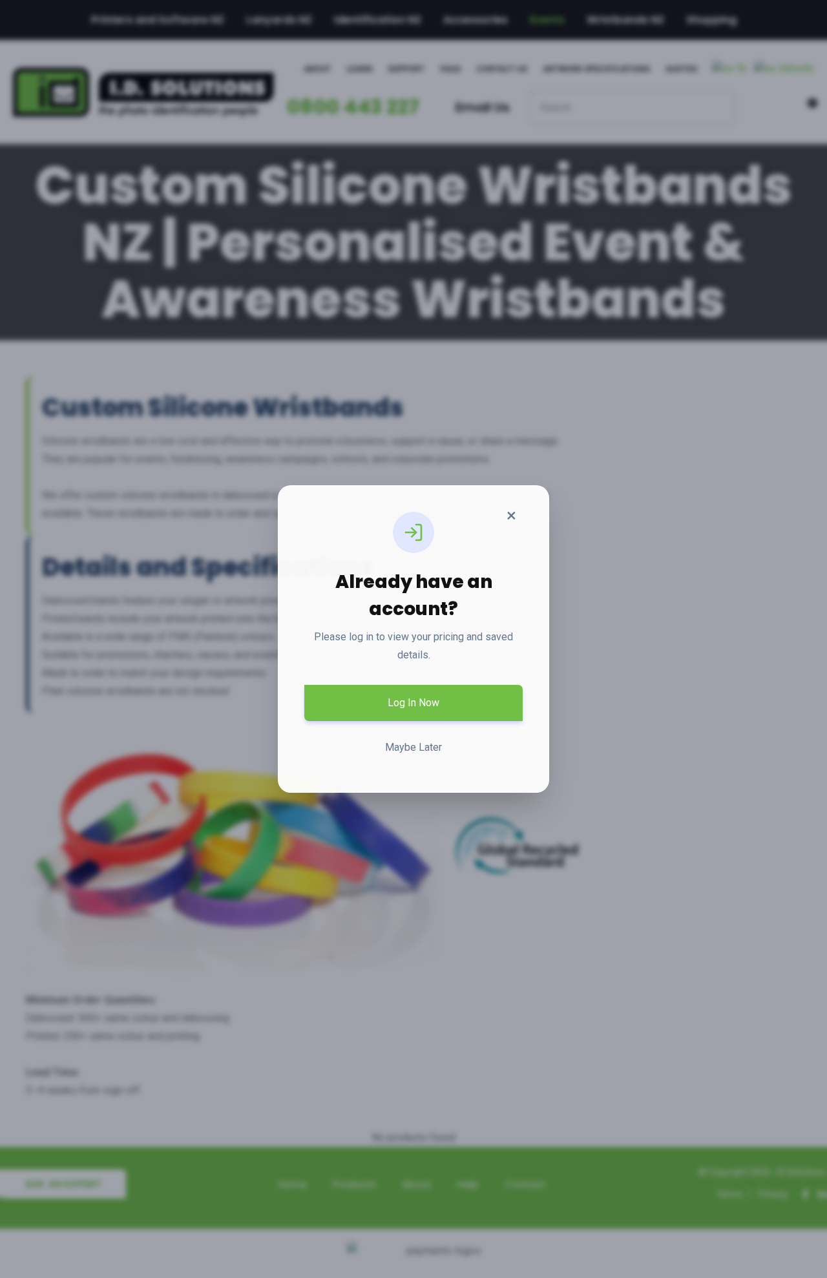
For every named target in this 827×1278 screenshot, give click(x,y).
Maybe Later (413, 747)
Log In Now (413, 703)
